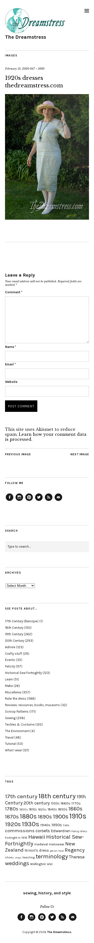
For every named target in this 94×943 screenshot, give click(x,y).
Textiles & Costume (20, 724)
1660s (65, 803)
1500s (55, 803)
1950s (56, 824)
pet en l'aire (57, 850)
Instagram (19, 500)
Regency (74, 850)
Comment (13, 292)
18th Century (14, 627)
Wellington (38, 864)
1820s (42, 809)
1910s (77, 816)
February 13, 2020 (17, 68)
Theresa (77, 856)
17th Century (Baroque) (22, 621)
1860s (75, 809)
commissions (20, 830)
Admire (10, 647)
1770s (76, 803)
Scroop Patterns (17, 711)
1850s (62, 809)
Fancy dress (79, 831)
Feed (48, 500)
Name (10, 347)
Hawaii (36, 836)
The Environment (17, 731)
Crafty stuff (13, 653)
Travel (9, 737)
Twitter (39, 500)
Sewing (10, 718)
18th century (57, 796)
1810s (33, 809)
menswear (56, 844)
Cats (66, 825)
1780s (11, 809)
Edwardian (60, 830)
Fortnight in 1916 (16, 837)
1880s (28, 816)
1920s (13, 824)
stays (18, 857)
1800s (23, 809)
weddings (17, 863)
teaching (29, 857)
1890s (45, 817)
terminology (52, 856)
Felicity (10, 666)
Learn (9, 679)
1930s (30, 824)
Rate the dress (15, 698)
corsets (43, 830)
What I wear (13, 750)
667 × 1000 (37, 68)
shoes (9, 857)
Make (9, 686)
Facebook (9, 500)
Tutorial (10, 744)
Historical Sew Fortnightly (23, 673)
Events (10, 660)
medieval (41, 844)
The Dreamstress (25, 37)
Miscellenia (13, 692)
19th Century (14, 634)
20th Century (14, 640)
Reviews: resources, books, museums (32, 705)
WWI (50, 864)
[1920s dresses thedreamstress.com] (47, 218)
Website (11, 382)
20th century (37, 803)
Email (10, 364)
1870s (12, 816)
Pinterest (29, 500)
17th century (21, 796)
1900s (60, 816)
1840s (52, 809)
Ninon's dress (37, 850)
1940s (45, 825)
